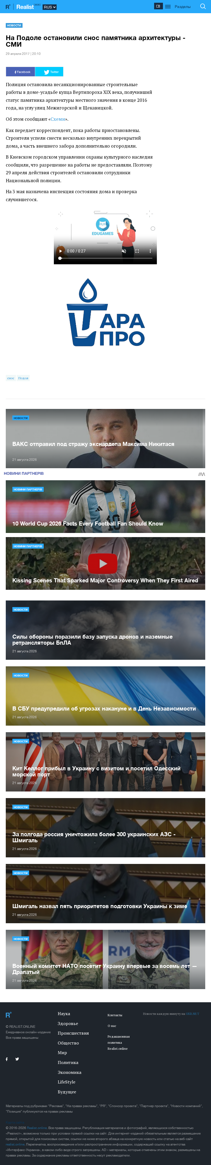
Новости (14, 25)
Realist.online (37, 1128)
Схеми (58, 119)
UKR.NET (192, 1014)
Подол (23, 378)
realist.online (15, 1144)
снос (10, 378)
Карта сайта (15, 1122)
